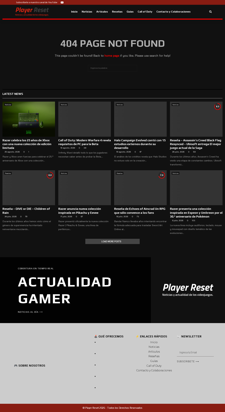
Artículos (102, 11)
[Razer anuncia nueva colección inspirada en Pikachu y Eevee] (84, 187)
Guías (130, 11)
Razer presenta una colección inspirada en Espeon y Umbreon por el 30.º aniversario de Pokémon (196, 212)
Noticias (87, 11)
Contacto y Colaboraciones (173, 11)
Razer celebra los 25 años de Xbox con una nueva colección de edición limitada (26, 144)
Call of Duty (145, 11)
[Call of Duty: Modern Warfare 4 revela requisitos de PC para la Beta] (84, 119)
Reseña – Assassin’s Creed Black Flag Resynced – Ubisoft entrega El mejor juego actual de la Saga (195, 144)
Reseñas (117, 11)
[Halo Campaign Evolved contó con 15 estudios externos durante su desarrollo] (140, 119)
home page (111, 55)
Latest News (12, 94)
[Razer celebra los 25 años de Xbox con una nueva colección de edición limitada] (28, 119)
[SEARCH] (133, 68)
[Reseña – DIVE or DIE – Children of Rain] (28, 187)
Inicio (74, 11)
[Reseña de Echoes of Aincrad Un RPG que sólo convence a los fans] (140, 187)
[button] (210, 11)
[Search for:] (112, 67)
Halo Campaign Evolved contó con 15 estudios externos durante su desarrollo (140, 144)
